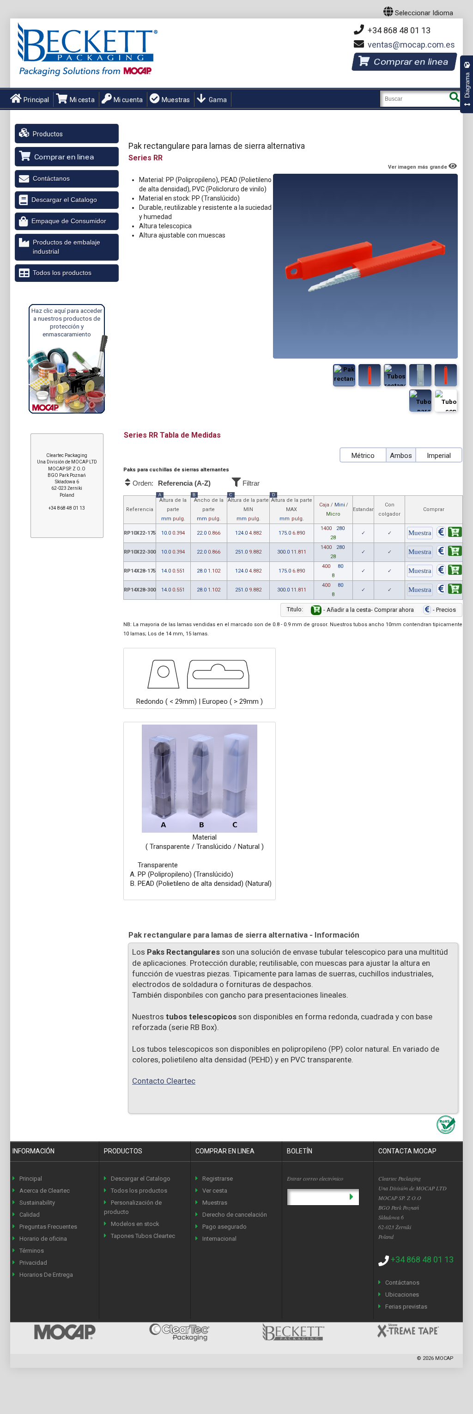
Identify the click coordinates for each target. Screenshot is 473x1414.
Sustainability (37, 1202)
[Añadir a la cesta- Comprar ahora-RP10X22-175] (449, 533)
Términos (31, 1250)
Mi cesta (82, 100)
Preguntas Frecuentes (48, 1226)
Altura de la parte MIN (248, 509)
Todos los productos (62, 272)
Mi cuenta (128, 100)
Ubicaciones (402, 1294)
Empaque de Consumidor (68, 221)
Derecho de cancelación (234, 1214)
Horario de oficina (43, 1238)
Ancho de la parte (208, 509)
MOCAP (444, 1358)
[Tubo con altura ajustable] (420, 375)
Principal (36, 100)
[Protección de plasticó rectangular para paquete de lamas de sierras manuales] (446, 401)
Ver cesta (214, 1190)
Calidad (29, 1214)
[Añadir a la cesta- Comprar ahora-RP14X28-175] (449, 571)
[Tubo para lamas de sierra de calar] (446, 375)
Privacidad (33, 1262)
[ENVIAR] (351, 1197)
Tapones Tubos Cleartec (143, 1235)
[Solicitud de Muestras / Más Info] (420, 533)
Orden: (171, 483)
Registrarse (217, 1178)
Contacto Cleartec (163, 1080)
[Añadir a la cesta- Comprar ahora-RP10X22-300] (449, 552)
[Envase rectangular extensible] (395, 375)
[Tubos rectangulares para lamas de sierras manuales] (369, 375)
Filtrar (250, 483)
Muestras (176, 100)
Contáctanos (51, 178)
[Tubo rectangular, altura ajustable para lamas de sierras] (420, 401)
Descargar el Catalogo (64, 199)
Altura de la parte (172, 509)
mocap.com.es (411, 44)
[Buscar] (454, 99)
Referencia (139, 509)
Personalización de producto (133, 1207)
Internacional (219, 1238)
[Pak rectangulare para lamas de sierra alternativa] (344, 375)
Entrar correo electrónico (315, 1178)
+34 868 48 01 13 (398, 30)
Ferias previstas (406, 1306)
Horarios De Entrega (46, 1274)
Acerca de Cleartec (44, 1190)
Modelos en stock (135, 1223)
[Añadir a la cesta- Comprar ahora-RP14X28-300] (449, 590)
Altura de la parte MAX (291, 509)
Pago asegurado (224, 1226)
